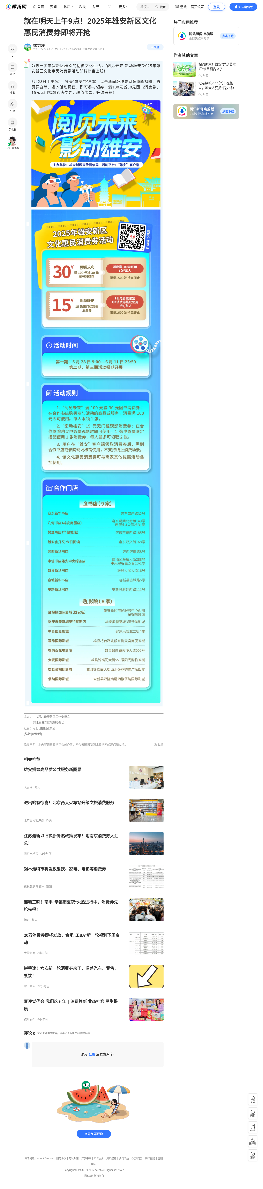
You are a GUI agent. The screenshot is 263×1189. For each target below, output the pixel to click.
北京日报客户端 (34, 820)
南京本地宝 (31, 853)
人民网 (28, 787)
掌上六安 (29, 986)
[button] (228, 36)
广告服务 (99, 1158)
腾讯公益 (124, 1158)
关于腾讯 (30, 1158)
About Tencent (45, 1158)
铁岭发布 (29, 1019)
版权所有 (99, 1175)
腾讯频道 (150, 1158)
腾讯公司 (88, 1175)
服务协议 (61, 1158)
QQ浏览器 (137, 1158)
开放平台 (86, 1158)
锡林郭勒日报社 (34, 886)
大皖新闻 (29, 953)
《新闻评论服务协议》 (79, 1033)
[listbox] (94, 889)
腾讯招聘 (111, 1158)
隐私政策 (74, 1158)
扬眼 (27, 919)
